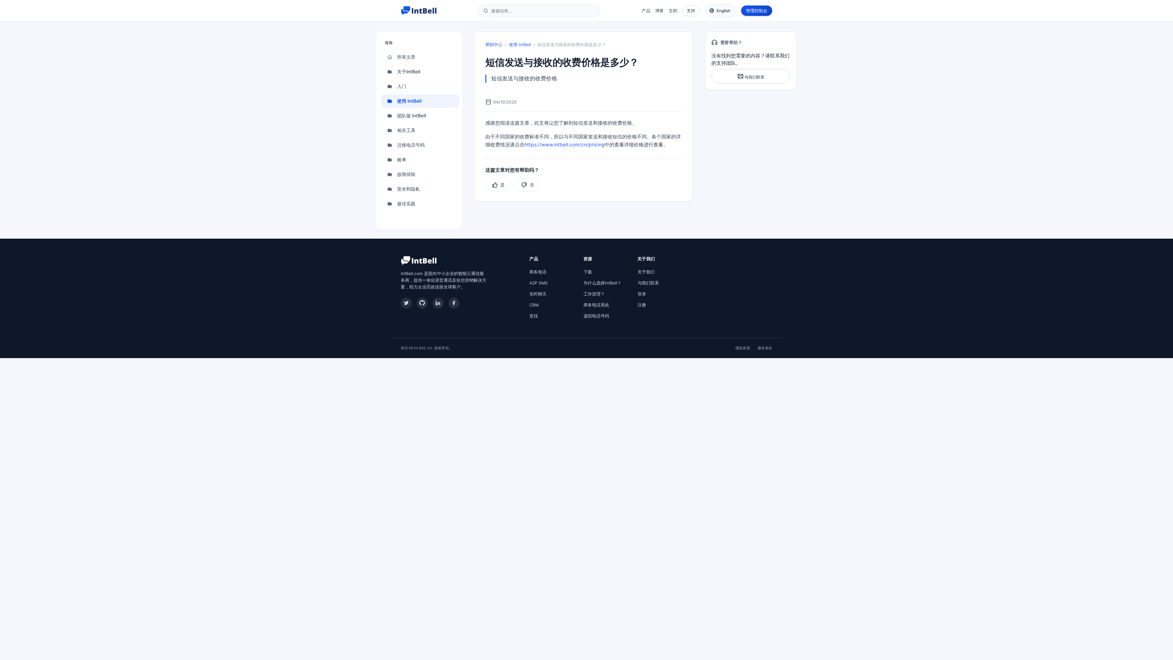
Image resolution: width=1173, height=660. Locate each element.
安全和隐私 (408, 189)
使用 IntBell (409, 101)
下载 (587, 272)
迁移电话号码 (411, 145)
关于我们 (646, 272)
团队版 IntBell (411, 116)
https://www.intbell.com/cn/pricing (564, 144)
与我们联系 (754, 77)
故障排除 (406, 174)
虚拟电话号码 (596, 316)
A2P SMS (538, 282)
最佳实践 (406, 204)
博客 (659, 10)
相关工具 (406, 130)
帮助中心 (493, 44)
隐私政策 (743, 348)
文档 (673, 10)
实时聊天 (537, 294)
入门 (401, 86)
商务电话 (537, 272)
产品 (646, 10)
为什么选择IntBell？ (602, 282)
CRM (534, 304)
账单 (401, 160)
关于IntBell (408, 72)
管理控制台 (756, 10)
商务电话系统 (596, 304)
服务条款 (765, 348)
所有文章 (406, 57)
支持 (691, 10)
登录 (642, 294)
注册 (642, 304)
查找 (533, 316)
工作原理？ (594, 294)
